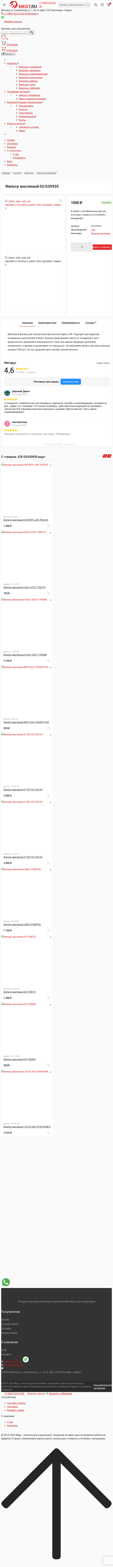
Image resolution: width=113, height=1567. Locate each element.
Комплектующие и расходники (24, 102)
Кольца (23, 109)
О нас (16, 154)
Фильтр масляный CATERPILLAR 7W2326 (26, 520)
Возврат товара (9, 1332)
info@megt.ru (31, 13)
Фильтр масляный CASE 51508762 (22, 924)
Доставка (12, 143)
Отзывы (90, 322)
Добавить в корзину (99, 247)
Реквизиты (19, 157)
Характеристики (47, 322)
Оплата (11, 140)
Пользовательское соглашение (103, 1386)
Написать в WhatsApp (60, 1393)
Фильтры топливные (30, 67)
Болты (22, 120)
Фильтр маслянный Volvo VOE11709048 (25, 654)
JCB (93, 230)
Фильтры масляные (30, 70)
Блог (9, 161)
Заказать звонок (12, 21)
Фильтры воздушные (31, 77)
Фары (22, 130)
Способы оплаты (10, 1324)
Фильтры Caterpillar (29, 88)
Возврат (11, 147)
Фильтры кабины (28, 81)
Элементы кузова (29, 127)
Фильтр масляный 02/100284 (20, 1059)
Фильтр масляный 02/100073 (20, 992)
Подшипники (26, 105)
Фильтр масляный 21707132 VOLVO (23, 789)
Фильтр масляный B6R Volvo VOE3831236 (26, 722)
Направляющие (27, 116)
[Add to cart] (48, 526)
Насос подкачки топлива (32, 98)
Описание (27, 322)
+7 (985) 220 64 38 (14, 13)
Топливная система (18, 91)
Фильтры (12, 63)
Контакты (12, 164)
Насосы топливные (29, 95)
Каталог (5, 1319)
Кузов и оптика (15, 123)
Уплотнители (26, 113)
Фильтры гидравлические (33, 74)
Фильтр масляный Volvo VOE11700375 (24, 587)
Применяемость (71, 322)
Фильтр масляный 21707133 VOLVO (23, 857)
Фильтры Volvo (27, 84)
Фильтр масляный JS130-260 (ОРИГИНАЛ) (27, 1126)
